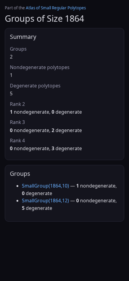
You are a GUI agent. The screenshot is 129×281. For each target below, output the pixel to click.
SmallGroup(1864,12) (45, 200)
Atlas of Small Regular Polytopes (56, 8)
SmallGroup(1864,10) (45, 185)
